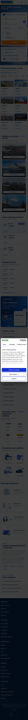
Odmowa (14, 378)
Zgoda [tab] (4, 344)
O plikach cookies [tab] (21, 344)
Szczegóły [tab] (12, 344)
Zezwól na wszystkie (14, 370)
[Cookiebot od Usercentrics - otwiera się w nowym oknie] (20, 340)
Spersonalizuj (13, 374)
